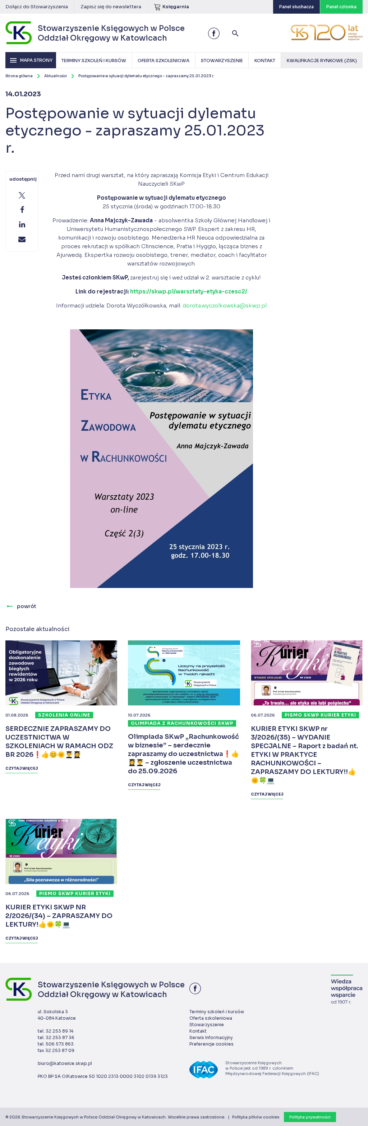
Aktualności (55, 76)
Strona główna (19, 76)
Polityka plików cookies (255, 1117)
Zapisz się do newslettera (110, 7)
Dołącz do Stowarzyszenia (36, 7)
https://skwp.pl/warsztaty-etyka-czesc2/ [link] (188, 291)
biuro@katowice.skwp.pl (65, 1063)
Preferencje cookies (211, 1044)
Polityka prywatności (310, 1117)
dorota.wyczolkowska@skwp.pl (225, 305)
